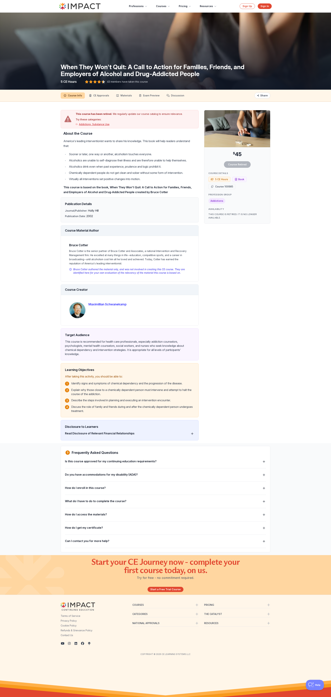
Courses (161, 6)
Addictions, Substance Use (94, 124)
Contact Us (67, 635)
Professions (136, 6)
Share (264, 95)
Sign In (264, 6)
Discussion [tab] (177, 95)
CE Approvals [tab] (101, 95)
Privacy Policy (69, 620)
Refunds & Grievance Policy (76, 630)
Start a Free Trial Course (165, 589)
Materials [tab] (126, 95)
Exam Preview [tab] (151, 95)
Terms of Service (70, 615)
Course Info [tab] (75, 95)
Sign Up (247, 6)
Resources (206, 6)
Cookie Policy (69, 625)
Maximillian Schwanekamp (107, 304)
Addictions (216, 200)
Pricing (183, 6)
